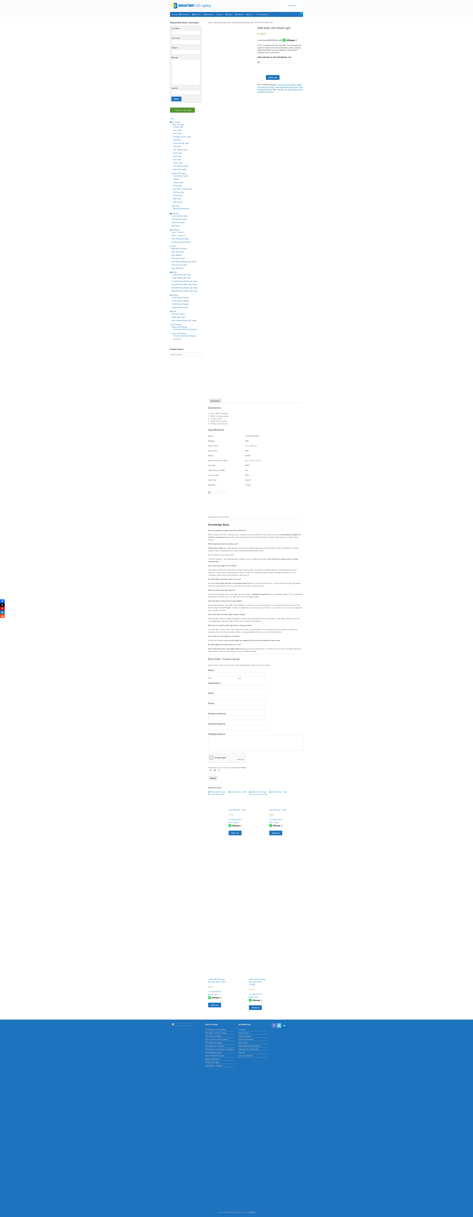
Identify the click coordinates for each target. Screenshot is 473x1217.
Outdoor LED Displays (179, 327)
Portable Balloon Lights (180, 307)
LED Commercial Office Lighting (216, 1039)
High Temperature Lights (180, 238)
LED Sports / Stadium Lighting (216, 1033)
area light (280, 89)
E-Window (176, 140)
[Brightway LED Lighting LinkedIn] (284, 1025)
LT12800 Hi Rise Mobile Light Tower (184, 281)
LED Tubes (177, 146)
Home (176, 14)
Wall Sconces (178, 202)
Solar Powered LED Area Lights (242, 22)
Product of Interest (217, 713)
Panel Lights (177, 153)
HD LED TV (177, 339)
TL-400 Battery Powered (180, 301)
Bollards (176, 179)
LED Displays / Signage (213, 1065)
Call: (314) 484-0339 (245, 1055)
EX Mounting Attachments (181, 242)
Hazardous (209, 14)
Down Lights (177, 133)
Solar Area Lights (178, 252)
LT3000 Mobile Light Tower (181, 278)
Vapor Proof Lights (179, 169)
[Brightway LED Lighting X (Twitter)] (279, 1025)
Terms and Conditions (246, 1039)
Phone (211, 703)
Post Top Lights (178, 192)
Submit (213, 778)
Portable (240, 14)
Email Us (241, 1052)
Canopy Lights (178, 127)
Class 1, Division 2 (178, 235)
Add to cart (273, 77)
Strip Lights (177, 159)
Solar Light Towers (178, 258)
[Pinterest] (2, 608)
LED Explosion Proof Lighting (215, 1029)
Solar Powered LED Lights (222, 22)
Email (211, 693)
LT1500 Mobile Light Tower (181, 274)
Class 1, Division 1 (178, 232)
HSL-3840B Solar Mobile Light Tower (184, 291)
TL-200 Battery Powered (180, 297)
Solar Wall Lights (178, 268)
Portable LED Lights (212, 1062)
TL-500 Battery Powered (180, 304)
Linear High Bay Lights (181, 143)
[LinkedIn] (2, 612)
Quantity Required (216, 724)
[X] (2, 605)
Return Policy (243, 1042)
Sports (250, 14)
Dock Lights (177, 130)
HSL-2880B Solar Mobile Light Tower (184, 288)
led (285, 89)
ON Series (269, 92)
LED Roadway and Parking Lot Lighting (219, 1049)
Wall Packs (177, 198)
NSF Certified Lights (180, 150)
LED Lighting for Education (214, 1046)
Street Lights (177, 195)
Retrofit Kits (177, 156)
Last (239, 678)
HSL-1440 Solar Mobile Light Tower (184, 284)
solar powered (292, 89)
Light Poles (176, 206)
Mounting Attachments (181, 208)
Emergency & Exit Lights (182, 136)
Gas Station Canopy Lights (182, 189)
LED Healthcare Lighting (213, 1042)
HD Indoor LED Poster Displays (184, 336)
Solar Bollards (177, 255)
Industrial (197, 14)
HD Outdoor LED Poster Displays (185, 329)
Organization (214, 683)
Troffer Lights (177, 163)
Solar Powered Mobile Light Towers (184, 261)
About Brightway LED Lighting (249, 1046)
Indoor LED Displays (179, 333)
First (209, 678)
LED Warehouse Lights (213, 1052)
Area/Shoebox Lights (180, 176)
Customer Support (244, 1036)
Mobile (229, 14)
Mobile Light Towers (179, 317)
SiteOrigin (253, 1212)
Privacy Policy (243, 1033)
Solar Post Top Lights (179, 265)
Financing (241, 1029)
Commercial (185, 14)
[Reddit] (2, 616)
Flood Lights (177, 185)
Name (211, 670)
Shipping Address (216, 734)
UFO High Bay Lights (180, 166)
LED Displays (262, 14)
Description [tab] (215, 401)
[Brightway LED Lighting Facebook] (274, 1025)
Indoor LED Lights (178, 124)
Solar (220, 14)
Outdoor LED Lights (179, 173)
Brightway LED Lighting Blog (248, 1049)
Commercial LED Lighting (286, 84)
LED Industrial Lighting (213, 1036)
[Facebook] (2, 601)
